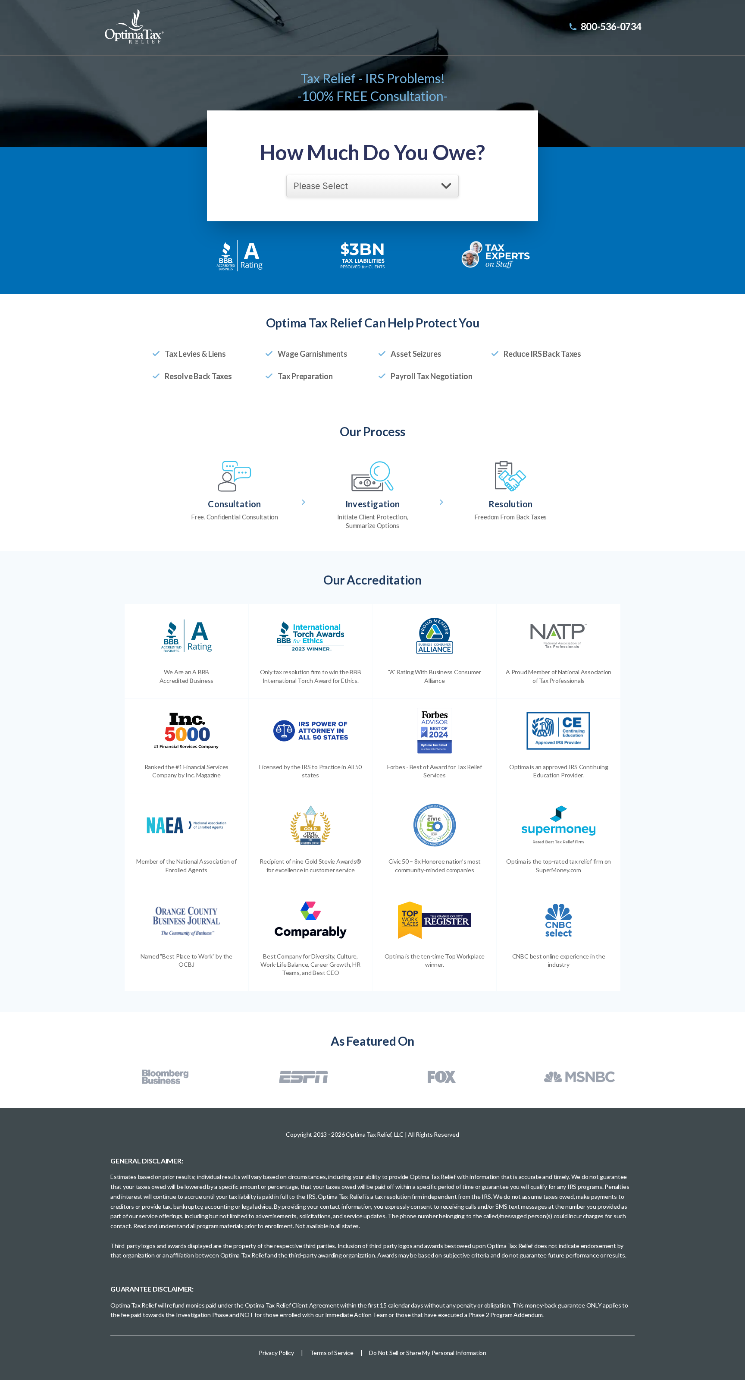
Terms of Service (332, 1352)
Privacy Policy (276, 1352)
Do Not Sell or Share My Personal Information (427, 1352)
